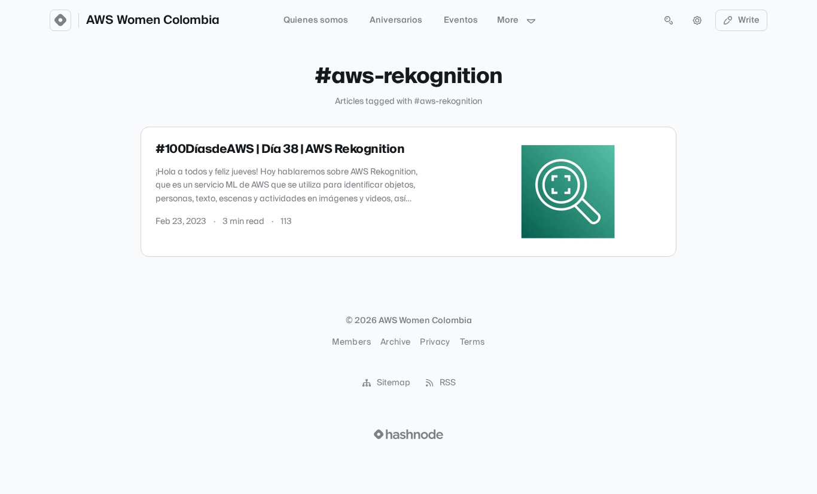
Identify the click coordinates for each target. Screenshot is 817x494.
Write (749, 20)
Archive (395, 342)
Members (351, 342)
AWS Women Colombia (153, 20)
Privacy (435, 342)
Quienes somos (315, 20)
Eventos (461, 20)
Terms (472, 342)
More (508, 20)
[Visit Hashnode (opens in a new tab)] (408, 434)
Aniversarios (396, 20)
